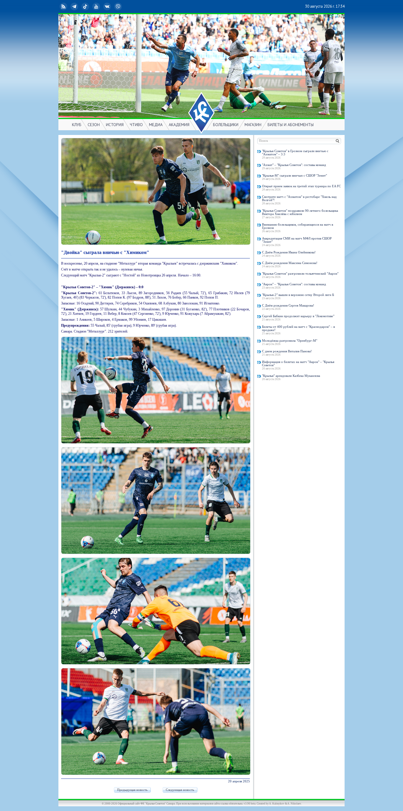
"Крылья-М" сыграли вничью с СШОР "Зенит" (294, 175)
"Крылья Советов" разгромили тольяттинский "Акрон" (300, 273)
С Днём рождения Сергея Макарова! (288, 305)
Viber (122, 6)
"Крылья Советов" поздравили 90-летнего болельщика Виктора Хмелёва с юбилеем (300, 212)
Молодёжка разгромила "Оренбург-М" (289, 340)
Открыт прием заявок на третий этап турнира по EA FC (301, 186)
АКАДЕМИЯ (179, 124)
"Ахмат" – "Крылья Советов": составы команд (294, 165)
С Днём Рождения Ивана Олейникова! (289, 252)
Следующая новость (180, 790)
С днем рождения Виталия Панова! (287, 351)
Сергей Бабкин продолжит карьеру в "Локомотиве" (298, 316)
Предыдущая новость (132, 790)
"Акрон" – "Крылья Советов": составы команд (294, 284)
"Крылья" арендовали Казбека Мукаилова (291, 375)
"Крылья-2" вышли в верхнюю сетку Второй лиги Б (298, 295)
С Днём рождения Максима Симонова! (289, 263)
